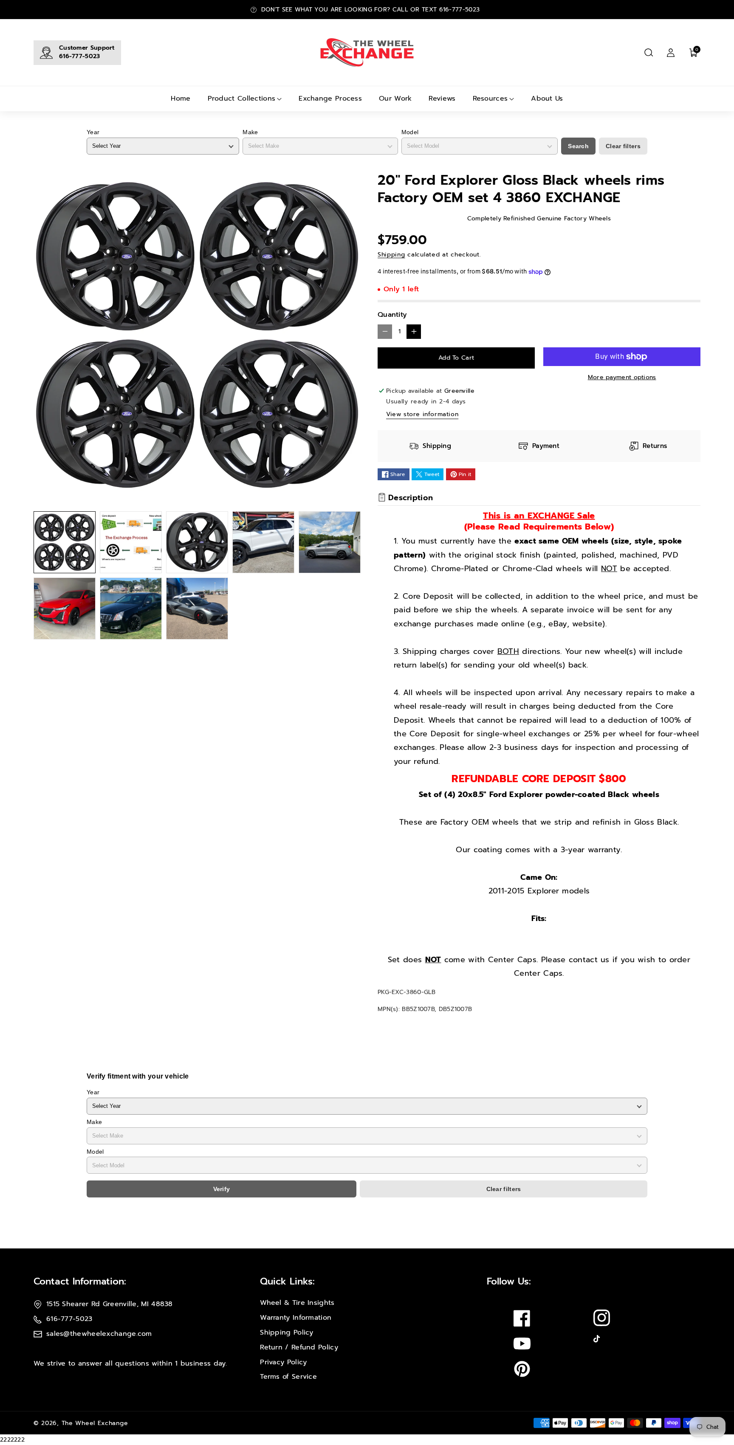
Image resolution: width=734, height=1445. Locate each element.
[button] (648, 52)
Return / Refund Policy (299, 1347)
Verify (221, 1189)
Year (93, 132)
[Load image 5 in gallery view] (330, 542)
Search (578, 146)
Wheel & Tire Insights (297, 1303)
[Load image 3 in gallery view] (197, 542)
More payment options (622, 377)
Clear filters (623, 146)
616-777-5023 (79, 56)
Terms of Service (288, 1377)
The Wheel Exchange (95, 1423)
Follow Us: (509, 1281)
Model (410, 132)
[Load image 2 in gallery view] (131, 542)
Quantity (392, 315)
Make (250, 132)
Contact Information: (80, 1281)
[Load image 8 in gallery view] (197, 608)
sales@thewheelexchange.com (99, 1334)
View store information (422, 414)
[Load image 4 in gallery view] (263, 542)
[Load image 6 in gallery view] (65, 608)
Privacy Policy (283, 1362)
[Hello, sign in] (670, 52)
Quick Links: (287, 1281)
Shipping (391, 254)
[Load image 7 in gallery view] (131, 608)
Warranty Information (295, 1318)
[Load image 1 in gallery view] (65, 542)
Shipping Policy (286, 1332)
